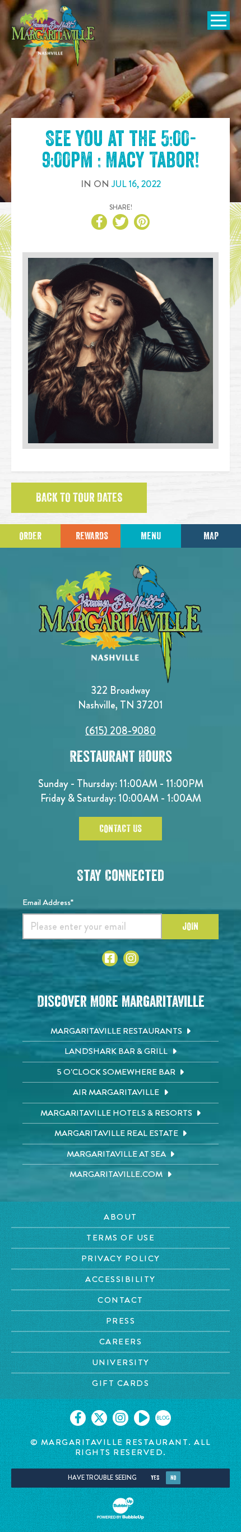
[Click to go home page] (53, 36)
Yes (155, 1478)
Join (190, 926)
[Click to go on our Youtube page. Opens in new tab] (142, 1418)
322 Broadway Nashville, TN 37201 (120, 697)
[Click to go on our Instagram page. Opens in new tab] (120, 1418)
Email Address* (47, 902)
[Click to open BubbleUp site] (120, 1508)
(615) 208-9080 (120, 730)
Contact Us (120, 829)
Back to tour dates (79, 498)
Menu (151, 536)
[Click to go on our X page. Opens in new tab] (99, 1418)
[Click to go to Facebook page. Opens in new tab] (110, 958)
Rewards (92, 536)
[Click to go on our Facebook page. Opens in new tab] (78, 1418)
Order (30, 536)
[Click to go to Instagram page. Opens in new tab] (131, 958)
